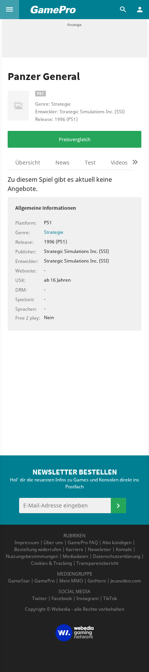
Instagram (87, 598)
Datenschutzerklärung (116, 556)
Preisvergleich (75, 139)
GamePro (44, 580)
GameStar (19, 580)
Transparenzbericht (97, 563)
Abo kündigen (116, 542)
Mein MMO (71, 580)
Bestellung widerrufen (37, 549)
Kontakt (124, 549)
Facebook (62, 598)
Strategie (53, 232)
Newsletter (99, 549)
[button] (9, 9)
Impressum (27, 542)
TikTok (110, 598)
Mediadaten (75, 556)
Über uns (53, 542)
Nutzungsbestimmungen (32, 556)
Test (90, 162)
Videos (119, 162)
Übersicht (27, 162)
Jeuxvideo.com (125, 580)
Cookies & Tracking (51, 563)
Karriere (74, 549)
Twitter (39, 598)
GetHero (96, 580)
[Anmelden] (118, 505)
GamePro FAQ (83, 542)
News (62, 162)
